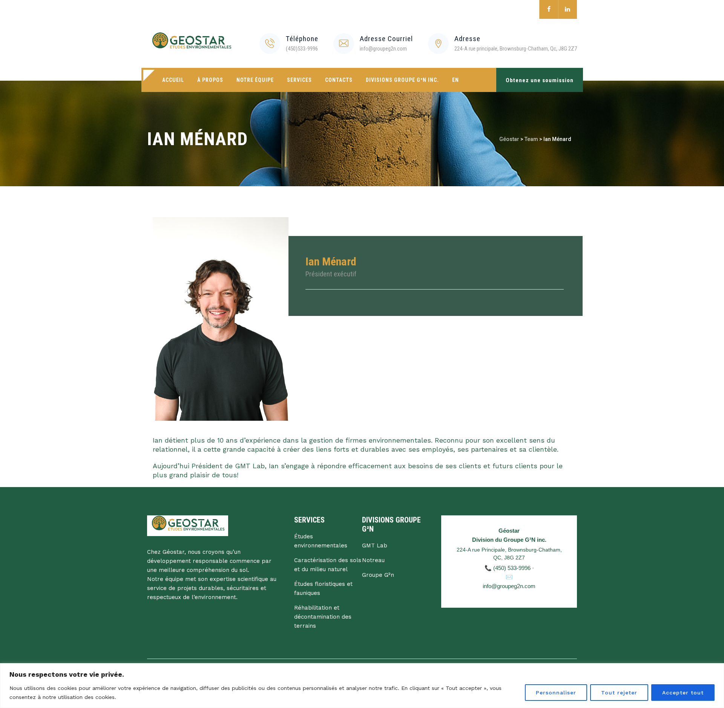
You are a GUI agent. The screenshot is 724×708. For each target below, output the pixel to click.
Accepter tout (683, 693)
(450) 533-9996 (512, 568)
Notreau (373, 560)
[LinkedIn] (567, 9)
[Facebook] (548, 9)
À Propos (210, 80)
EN (455, 80)
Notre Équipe (255, 80)
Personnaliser (556, 693)
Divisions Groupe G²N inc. (402, 80)
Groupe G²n (378, 575)
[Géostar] (191, 43)
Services (299, 80)
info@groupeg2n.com (509, 586)
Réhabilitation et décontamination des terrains (322, 616)
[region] (362, 685)
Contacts (339, 80)
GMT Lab (374, 545)
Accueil (173, 80)
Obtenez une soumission (540, 80)
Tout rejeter (619, 693)
